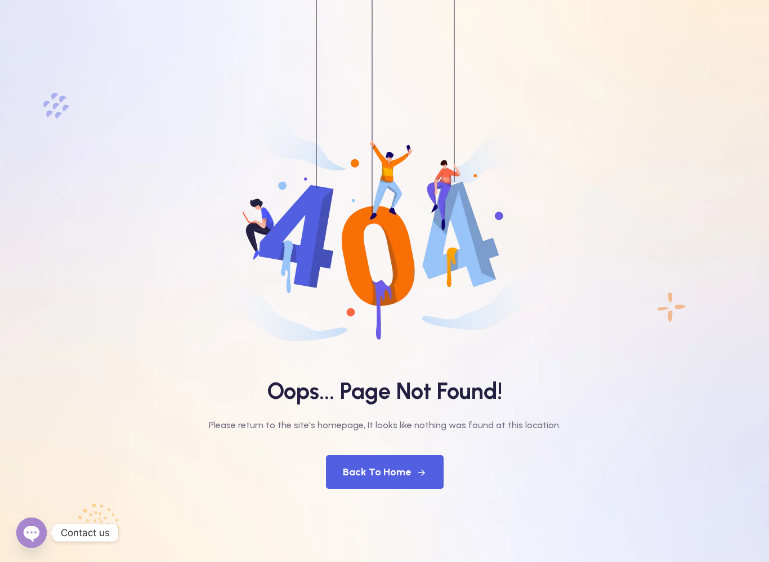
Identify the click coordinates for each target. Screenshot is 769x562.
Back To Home (377, 472)
